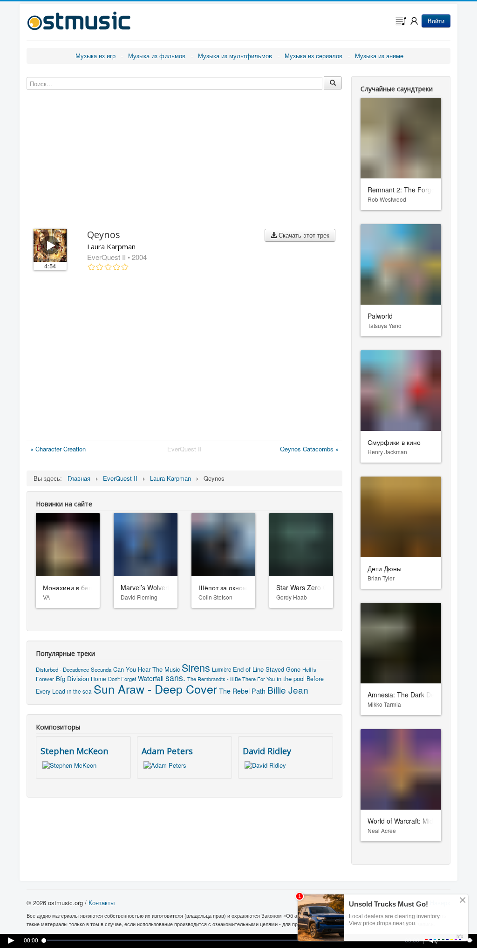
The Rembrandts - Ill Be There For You (231, 678)
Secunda (101, 669)
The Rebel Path (242, 691)
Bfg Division (72, 678)
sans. (175, 677)
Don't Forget (122, 678)
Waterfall (151, 678)
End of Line (248, 669)
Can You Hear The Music (146, 669)
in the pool (291, 678)
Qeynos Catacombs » (309, 448)
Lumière (221, 669)
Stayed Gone (283, 669)
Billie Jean (287, 689)
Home (98, 678)
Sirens (196, 667)
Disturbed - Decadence (62, 669)
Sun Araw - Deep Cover (155, 688)
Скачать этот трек (303, 235)
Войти (436, 20)
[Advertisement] (184, 358)
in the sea (79, 691)
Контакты (102, 902)
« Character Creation (58, 448)
